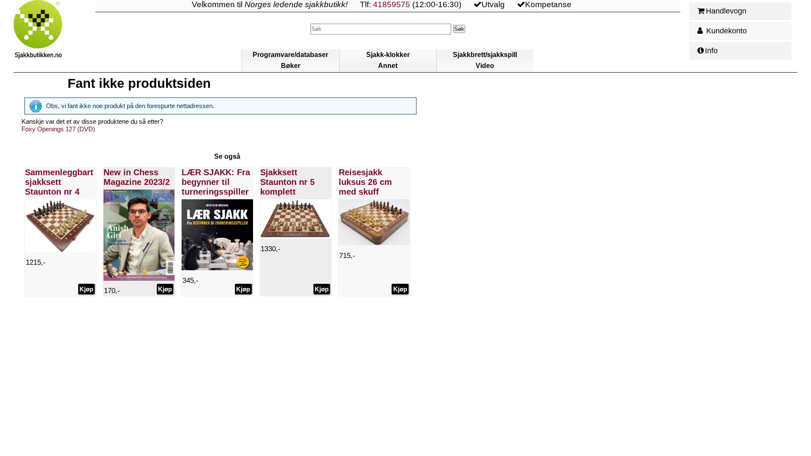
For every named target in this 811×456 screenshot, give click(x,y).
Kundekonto (725, 31)
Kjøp (86, 289)
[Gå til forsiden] (54, 36)
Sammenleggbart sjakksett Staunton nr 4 (59, 182)
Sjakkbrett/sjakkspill (485, 54)
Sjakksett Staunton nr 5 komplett (287, 182)
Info (711, 50)
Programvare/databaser (290, 54)
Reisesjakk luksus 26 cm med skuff (365, 182)
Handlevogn (726, 11)
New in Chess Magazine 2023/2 (136, 177)
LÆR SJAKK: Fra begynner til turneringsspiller (216, 182)
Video (485, 65)
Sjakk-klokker (388, 54)
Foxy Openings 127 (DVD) (58, 129)
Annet (387, 65)
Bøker (290, 65)
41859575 (391, 4)
